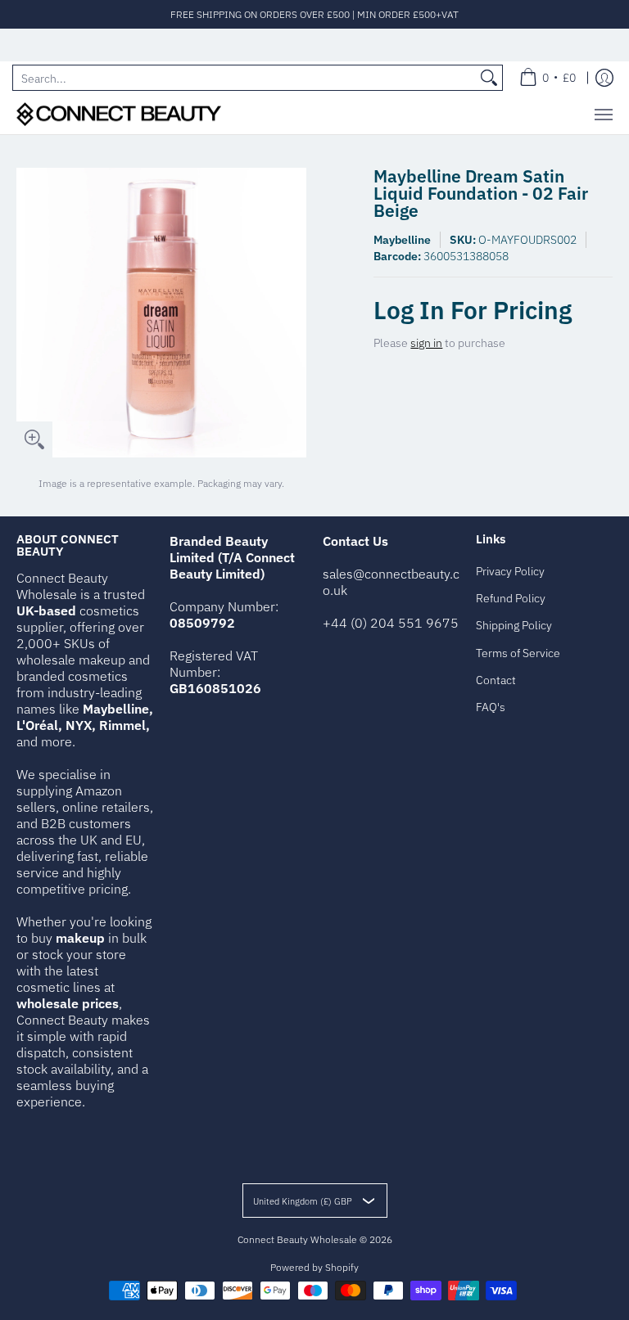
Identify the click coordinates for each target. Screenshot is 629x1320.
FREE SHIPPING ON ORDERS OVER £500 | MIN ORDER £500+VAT (314, 14)
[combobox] (244, 77)
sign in (426, 343)
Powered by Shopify (314, 1267)
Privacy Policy (510, 571)
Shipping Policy (514, 625)
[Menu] (603, 114)
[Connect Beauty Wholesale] (118, 114)
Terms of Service (518, 653)
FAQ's (490, 707)
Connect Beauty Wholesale (297, 1239)
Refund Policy (510, 598)
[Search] (489, 77)
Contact (496, 680)
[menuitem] (547, 77)
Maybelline (402, 239)
